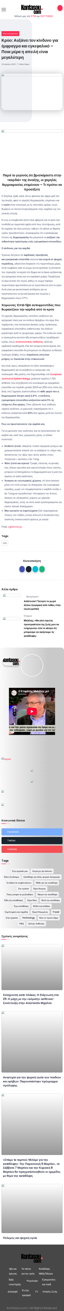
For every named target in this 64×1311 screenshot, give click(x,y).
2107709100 (46, 16)
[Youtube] (32, 849)
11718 (33, 16)
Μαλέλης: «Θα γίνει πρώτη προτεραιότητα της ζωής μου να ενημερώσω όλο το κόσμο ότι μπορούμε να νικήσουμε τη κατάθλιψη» (41, 628)
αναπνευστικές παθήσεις (29, 342)
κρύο (5, 543)
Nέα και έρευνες (10, 33)
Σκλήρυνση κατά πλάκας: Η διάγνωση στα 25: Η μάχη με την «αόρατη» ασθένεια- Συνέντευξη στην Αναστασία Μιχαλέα (31, 999)
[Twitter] (32, 840)
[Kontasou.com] (32, 9)
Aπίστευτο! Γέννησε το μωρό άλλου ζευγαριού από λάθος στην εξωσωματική (42, 605)
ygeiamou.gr (15, 526)
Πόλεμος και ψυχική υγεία (20, 1238)
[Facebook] (32, 831)
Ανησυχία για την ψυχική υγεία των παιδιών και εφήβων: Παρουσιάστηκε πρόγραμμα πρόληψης (32, 1081)
